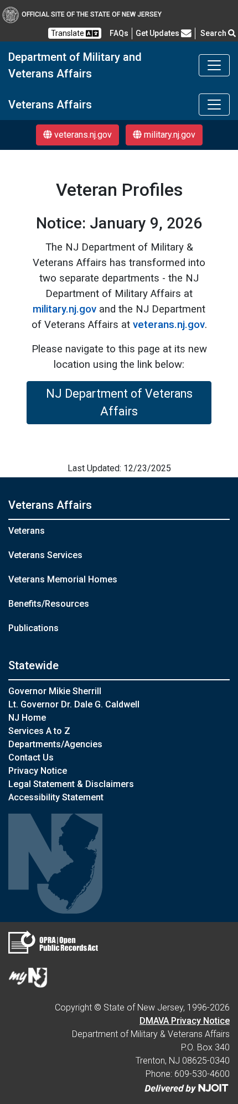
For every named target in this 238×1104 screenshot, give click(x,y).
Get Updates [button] (158, 33)
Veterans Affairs (50, 505)
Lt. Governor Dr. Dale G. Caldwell (73, 704)
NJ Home (27, 717)
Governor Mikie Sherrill (54, 691)
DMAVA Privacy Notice (184, 1021)
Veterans (26, 530)
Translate (68, 33)
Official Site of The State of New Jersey (92, 14)
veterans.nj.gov (82, 134)
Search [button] (214, 33)
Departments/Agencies (55, 744)
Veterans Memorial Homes (62, 579)
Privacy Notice (37, 770)
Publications (33, 628)
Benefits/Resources (48, 603)
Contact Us (31, 757)
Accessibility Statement (56, 797)
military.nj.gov (168, 134)
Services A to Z (39, 731)
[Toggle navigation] (214, 65)
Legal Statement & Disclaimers (71, 784)
